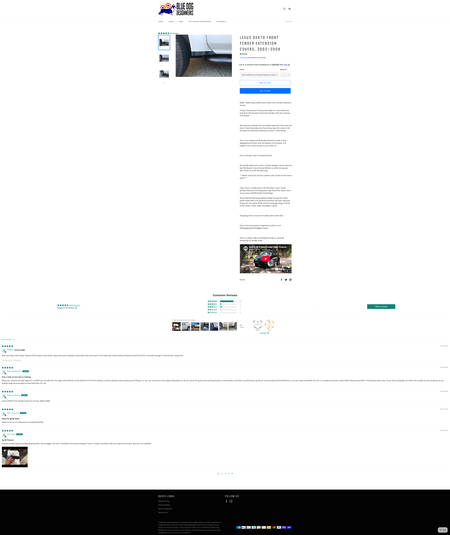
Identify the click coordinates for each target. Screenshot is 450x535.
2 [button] (222, 473)
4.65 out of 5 (75, 305)
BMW (181, 22)
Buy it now (265, 91)
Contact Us (163, 512)
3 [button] (225, 473)
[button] (164, 33)
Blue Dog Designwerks (171, 522)
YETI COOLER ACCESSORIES (199, 22)
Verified (263, 333)
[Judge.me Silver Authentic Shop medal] (257, 324)
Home (160, 22)
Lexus (171, 22)
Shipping (243, 57)
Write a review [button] (381, 306)
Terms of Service (165, 509)
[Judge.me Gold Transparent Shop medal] (269, 324)
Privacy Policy (164, 505)
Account (289, 21)
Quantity (283, 69)
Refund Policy (164, 501)
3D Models (221, 22)
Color (242, 69)
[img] (7, 346)
